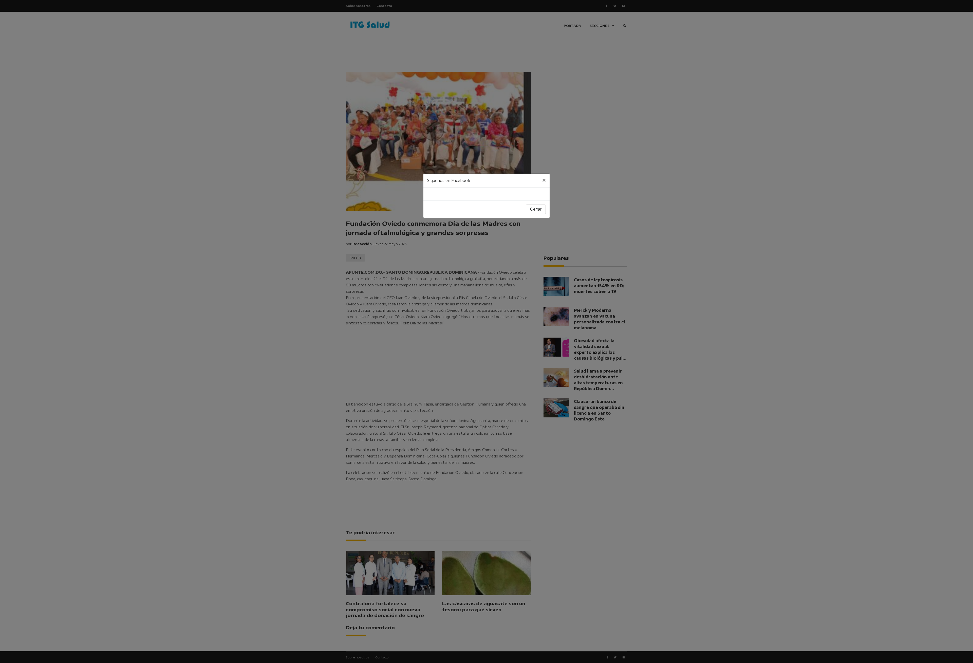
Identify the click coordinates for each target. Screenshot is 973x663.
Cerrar (535, 209)
